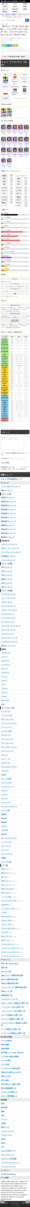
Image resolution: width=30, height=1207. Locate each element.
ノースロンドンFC (7, 908)
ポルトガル (5, 700)
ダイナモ (4, 798)
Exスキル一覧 (5, 9)
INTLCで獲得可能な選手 (9, 979)
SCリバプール (6, 936)
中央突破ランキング (8, 556)
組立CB (4, 834)
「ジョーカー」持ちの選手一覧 (12, 1007)
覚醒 (2, 1111)
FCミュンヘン (6, 885)
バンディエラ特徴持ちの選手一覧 (13, 1033)
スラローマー (6, 763)
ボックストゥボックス (9, 806)
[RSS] (14, 45)
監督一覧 (15, 6)
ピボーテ (4, 790)
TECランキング (6, 575)
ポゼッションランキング (10, 548)
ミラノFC (4, 932)
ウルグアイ (5, 661)
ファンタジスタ (6, 715)
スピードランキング (8, 630)
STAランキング (6, 583)
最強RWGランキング (8, 505)
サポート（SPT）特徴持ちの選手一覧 (14, 1003)
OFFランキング (6, 567)
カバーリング (6, 846)
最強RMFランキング (8, 521)
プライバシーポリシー (15, 1202)
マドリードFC (6, 924)
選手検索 (25, 4)
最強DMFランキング (8, 513)
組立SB (3, 818)
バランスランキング (8, 560)
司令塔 (3, 775)
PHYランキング (6, 587)
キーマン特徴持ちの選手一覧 (11, 1015)
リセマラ (15, 4)
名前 (2, 458)
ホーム (2, 14)
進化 (2, 1115)
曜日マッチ (5, 1127)
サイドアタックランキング (10, 552)
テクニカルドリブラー (9, 767)
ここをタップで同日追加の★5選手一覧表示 (13, 56)
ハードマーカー (6, 842)
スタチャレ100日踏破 (9, 1159)
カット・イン (6, 759)
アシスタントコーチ (8, 1166)
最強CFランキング (7, 497)
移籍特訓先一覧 (6, 995)
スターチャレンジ (7, 1155)
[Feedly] (17, 45)
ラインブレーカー (7, 743)
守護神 (3, 858)
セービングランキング (9, 638)
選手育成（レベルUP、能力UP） (13, 1052)
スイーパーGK (6, 862)
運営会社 (24, 1202)
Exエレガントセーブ (15, 305)
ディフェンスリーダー (9, 838)
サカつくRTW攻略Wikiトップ (11, 479)
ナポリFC (4, 904)
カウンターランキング (9, 544)
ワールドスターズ (7, 944)
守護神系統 (13, 93)
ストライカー (6, 711)
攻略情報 (25, 9)
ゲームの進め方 (6, 1040)
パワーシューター (7, 739)
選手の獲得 (5, 1044)
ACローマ (4, 869)
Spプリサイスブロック (15, 313)
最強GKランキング (8, 537)
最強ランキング (5, 4)
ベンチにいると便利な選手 (10, 1068)
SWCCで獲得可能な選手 (10, 983)
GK (13, 84)
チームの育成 (6, 1060)
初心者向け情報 (15, 9)
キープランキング (7, 622)
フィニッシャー (6, 727)
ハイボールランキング (9, 642)
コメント (3, 41)
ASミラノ (4, 877)
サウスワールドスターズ (10, 952)
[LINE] (5, 45)
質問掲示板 (15, 11)
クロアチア (5, 672)
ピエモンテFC (6, 920)
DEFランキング (6, 571)
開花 (2, 1103)
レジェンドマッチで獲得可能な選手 (14, 987)
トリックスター (6, 782)
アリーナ (4, 1119)
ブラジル (4, 688)
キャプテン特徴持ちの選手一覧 (12, 1019)
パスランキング (6, 602)
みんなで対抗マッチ (8, 1151)
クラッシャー (6, 802)
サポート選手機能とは (9, 1096)
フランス (4, 692)
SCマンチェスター (7, 889)
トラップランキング (8, 618)
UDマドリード (6, 881)
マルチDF (4, 830)
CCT (2, 1147)
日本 (2, 704)
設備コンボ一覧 (6, 991)
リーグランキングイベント (10, 1162)
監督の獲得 (5, 1048)
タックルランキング (8, 606)
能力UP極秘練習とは (8, 1088)
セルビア (4, 680)
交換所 (3, 1123)
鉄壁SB (3, 822)
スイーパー (5, 850)
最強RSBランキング (8, 533)
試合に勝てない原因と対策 (10, 1084)
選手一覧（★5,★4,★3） (10, 963)
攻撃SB (3, 814)
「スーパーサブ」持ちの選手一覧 (13, 1011)
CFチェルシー (6, 893)
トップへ (27, 1202)
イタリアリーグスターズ (10, 948)
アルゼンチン (6, 653)
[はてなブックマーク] (11, 45)
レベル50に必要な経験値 (10, 1056)
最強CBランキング (8, 525)
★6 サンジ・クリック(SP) (26, 133)
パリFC (3, 912)
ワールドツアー (6, 1135)
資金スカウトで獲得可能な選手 (12, 975)
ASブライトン (6, 873)
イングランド (6, 664)
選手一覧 (8, 14)
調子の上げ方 (6, 1076)
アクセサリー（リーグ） (10, 999)
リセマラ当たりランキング (10, 486)
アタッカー (5, 771)
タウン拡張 (5, 1064)
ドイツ (3, 684)
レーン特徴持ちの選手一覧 (10, 1029)
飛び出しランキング (8, 645)
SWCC (3, 1139)
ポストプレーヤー (7, 719)
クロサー (4, 826)
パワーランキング (7, 634)
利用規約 (13, 453)
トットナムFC (6, 897)
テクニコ (4, 755)
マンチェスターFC (7, 928)
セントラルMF (6, 779)
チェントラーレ (6, 854)
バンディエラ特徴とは (9, 1092)
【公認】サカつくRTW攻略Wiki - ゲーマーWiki (14, 1)
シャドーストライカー (9, 723)
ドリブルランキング (8, 594)
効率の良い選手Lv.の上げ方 (11, 1072)
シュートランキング (8, 598)
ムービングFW (6, 731)
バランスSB (5, 810)
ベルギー (4, 696)
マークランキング (7, 614)
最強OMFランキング (8, 509)
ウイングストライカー (9, 747)
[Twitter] (3, 45)
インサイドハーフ (7, 786)
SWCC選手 (5, 6)
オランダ (4, 668)
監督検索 (25, 6)
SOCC (3, 1143)
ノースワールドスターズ (10, 956)
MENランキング (7, 579)
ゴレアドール (6, 735)
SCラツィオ (5, 940)
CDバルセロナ (6, 916)
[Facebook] (8, 45)
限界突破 (4, 1107)
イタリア (4, 657)
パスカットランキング (9, 610)
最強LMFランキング (8, 517)
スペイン (13, 79)
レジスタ (4, 794)
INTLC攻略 (5, 1080)
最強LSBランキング (8, 529)
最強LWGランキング (8, 501)
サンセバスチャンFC (8, 900)
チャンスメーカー (7, 751)
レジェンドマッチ (7, 1131)
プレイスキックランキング (10, 626)
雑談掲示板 (5, 11)
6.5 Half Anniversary (8, 1174)
